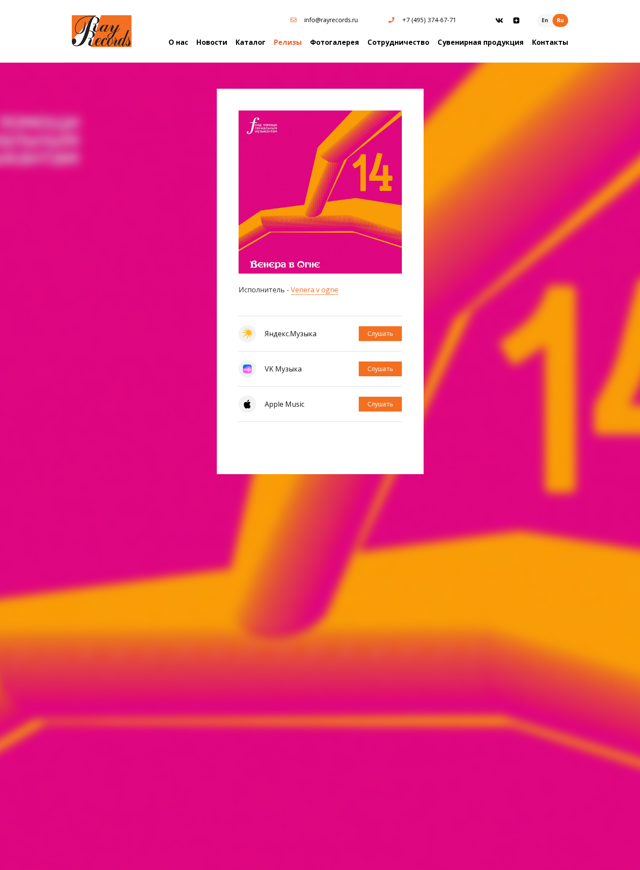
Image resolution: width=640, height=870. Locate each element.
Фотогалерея (334, 42)
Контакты (550, 42)
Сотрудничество (398, 42)
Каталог (251, 42)
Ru (560, 20)
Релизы (288, 42)
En (545, 20)
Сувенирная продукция (481, 42)
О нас (178, 42)
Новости (211, 42)
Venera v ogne (314, 289)
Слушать (380, 333)
